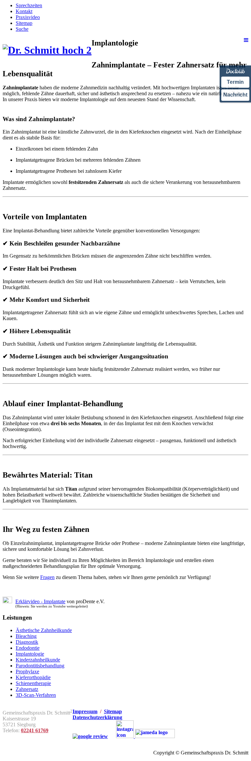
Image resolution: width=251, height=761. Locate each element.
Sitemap (24, 23)
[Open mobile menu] (246, 40)
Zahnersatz (27, 689)
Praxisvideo (28, 17)
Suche (22, 29)
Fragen (47, 577)
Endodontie (28, 648)
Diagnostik (27, 642)
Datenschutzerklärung (97, 717)
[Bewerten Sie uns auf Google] (90, 736)
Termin (235, 82)
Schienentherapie (33, 683)
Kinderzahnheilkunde (38, 659)
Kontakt (24, 11)
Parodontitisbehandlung (40, 665)
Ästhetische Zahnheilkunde (44, 630)
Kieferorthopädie (33, 677)
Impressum (85, 711)
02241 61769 (34, 730)
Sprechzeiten (29, 5)
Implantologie (30, 654)
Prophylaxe (27, 671)
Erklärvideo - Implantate (40, 601)
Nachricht (235, 95)
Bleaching (26, 636)
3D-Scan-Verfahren (36, 695)
